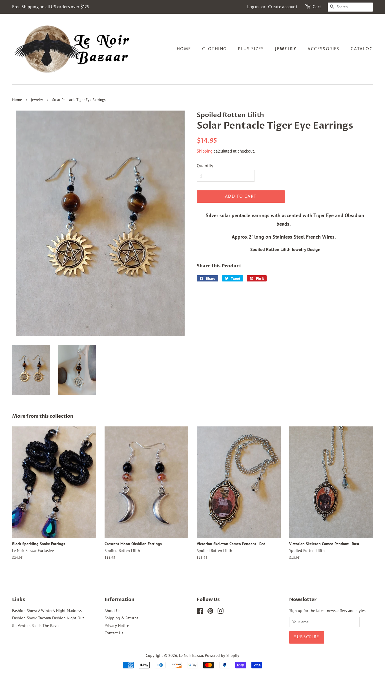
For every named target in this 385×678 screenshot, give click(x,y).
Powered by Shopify (222, 655)
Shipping (205, 151)
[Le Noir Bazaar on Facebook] (200, 612)
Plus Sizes (251, 49)
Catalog (362, 49)
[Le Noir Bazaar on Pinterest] (210, 612)
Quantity (205, 165)
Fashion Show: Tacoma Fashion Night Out (48, 617)
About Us (112, 610)
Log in (253, 7)
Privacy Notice (117, 625)
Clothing (214, 49)
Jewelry (286, 49)
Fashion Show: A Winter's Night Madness (47, 610)
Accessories (323, 49)
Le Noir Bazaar (191, 655)
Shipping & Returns (121, 617)
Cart (317, 7)
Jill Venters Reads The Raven (36, 625)
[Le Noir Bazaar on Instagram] (220, 612)
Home (184, 49)
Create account (283, 7)
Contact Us (114, 632)
